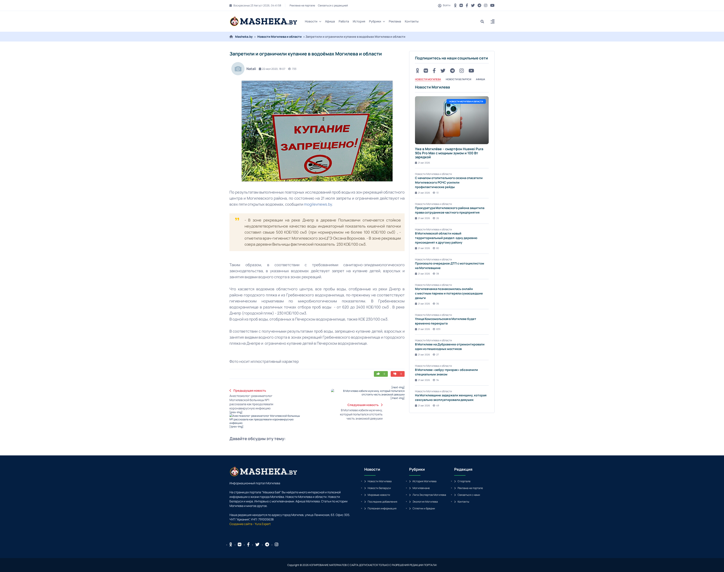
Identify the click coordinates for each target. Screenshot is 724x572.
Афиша (330, 21)
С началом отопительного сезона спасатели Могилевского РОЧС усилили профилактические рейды (449, 182)
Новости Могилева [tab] (428, 79)
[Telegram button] (479, 5)
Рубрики (375, 21)
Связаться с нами (469, 495)
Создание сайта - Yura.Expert (250, 524)
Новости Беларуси (379, 488)
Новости (311, 21)
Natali (251, 68)
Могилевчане (421, 488)
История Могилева (424, 481)
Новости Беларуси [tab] (458, 79)
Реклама (395, 21)
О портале (464, 481)
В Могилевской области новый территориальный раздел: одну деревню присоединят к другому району (446, 237)
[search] (484, 21)
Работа (344, 21)
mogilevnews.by (318, 204)
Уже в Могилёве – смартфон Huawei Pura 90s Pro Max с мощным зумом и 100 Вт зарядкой (449, 153)
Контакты (412, 21)
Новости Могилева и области (279, 37)
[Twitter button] (473, 5)
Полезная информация (382, 508)
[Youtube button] (492, 5)
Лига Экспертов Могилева (429, 495)
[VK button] (461, 5)
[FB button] (467, 5)
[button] (493, 22)
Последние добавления (382, 501)
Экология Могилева (425, 501)
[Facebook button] (248, 544)
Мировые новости (379, 495)
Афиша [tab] (480, 79)
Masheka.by (244, 37)
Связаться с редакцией (334, 5)
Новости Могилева (380, 481)
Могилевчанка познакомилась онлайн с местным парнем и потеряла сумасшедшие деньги (449, 293)
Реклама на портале (303, 5)
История (359, 21)
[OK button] (455, 5)
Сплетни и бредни (424, 508)
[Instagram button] (485, 5)
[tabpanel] (452, 246)
